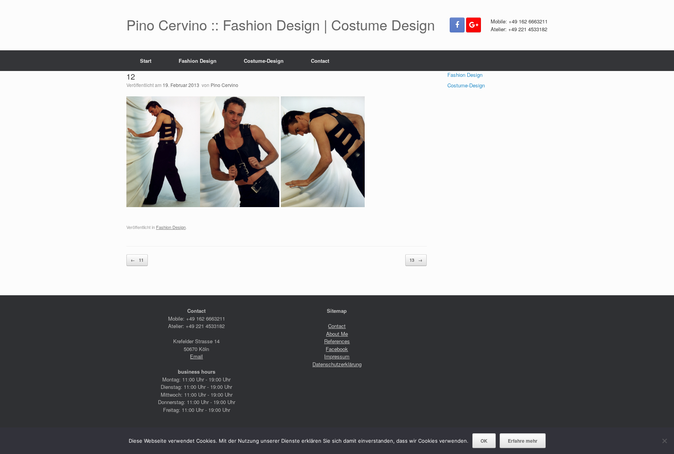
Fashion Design (197, 60)
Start (145, 60)
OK (484, 440)
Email (196, 356)
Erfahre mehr (522, 440)
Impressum (336, 356)
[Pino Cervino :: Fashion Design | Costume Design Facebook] (457, 25)
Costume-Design (264, 60)
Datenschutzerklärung (337, 364)
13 (416, 260)
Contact (320, 60)
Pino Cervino (224, 85)
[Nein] (664, 441)
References (337, 341)
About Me (337, 333)
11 (137, 260)
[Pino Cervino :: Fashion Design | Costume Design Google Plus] (473, 25)
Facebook (337, 349)
